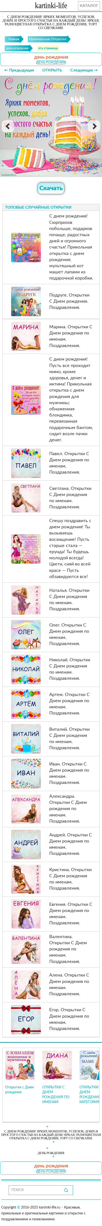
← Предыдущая (19, 70)
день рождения (51, 62)
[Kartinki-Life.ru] (51, 6)
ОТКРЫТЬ (52, 70)
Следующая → (84, 70)
